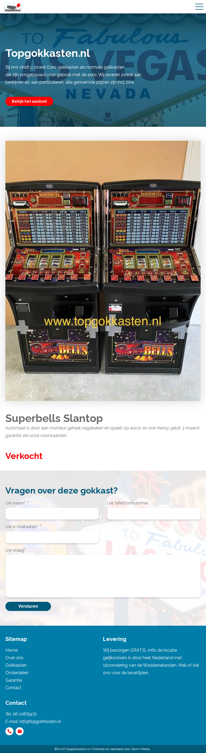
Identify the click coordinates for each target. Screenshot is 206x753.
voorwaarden (53, 435)
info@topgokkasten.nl (40, 721)
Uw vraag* (15, 550)
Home (11, 650)
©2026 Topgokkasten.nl (72, 749)
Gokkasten (16, 665)
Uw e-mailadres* (23, 526)
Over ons (14, 657)
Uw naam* (17, 503)
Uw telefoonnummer (127, 503)
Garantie (13, 680)
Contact (13, 687)
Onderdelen (17, 672)
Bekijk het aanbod (29, 101)
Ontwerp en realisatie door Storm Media (121, 749)
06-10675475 (24, 714)
